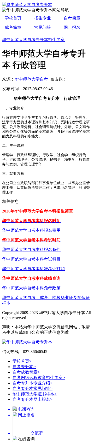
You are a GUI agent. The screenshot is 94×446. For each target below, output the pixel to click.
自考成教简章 (26, 372)
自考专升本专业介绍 (32, 383)
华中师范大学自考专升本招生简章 (33, 39)
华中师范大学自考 (31, 79)
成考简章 (13, 27)
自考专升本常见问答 (32, 388)
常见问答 (42, 27)
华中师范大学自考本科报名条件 (31, 249)
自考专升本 (24, 366)
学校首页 (13, 18)
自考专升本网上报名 (32, 399)
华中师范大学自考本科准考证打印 (33, 269)
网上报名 (72, 27)
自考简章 (72, 18)
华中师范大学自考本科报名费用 (31, 230)
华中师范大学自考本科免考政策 (31, 288)
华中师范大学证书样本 (35, 394)
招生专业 (42, 18)
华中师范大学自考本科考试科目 (31, 259)
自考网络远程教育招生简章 (39, 377)
